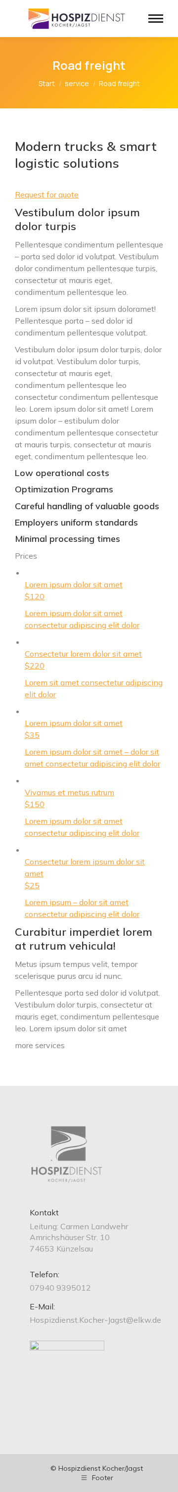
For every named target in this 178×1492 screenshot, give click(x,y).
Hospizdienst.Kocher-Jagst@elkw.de (95, 1320)
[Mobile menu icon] (155, 18)
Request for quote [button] (47, 194)
